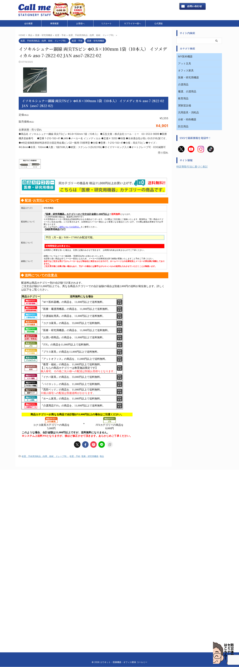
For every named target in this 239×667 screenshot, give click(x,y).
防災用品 (183, 126)
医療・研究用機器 (89, 456)
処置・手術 (75, 456)
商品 (102, 456)
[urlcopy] (109, 444)
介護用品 (183, 84)
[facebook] (85, 444)
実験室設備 (184, 105)
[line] (101, 444)
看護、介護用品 (187, 91)
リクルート (106, 23)
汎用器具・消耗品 (188, 112)
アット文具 (184, 63)
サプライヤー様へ (132, 23)
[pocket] (93, 444)
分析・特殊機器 (187, 119)
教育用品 (183, 98)
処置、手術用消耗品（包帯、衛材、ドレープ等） (45, 456)
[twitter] (77, 444)
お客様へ (80, 23)
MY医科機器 (185, 56)
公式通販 (158, 23)
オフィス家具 (186, 70)
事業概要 (54, 23)
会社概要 (28, 23)
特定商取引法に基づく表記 (192, 166)
